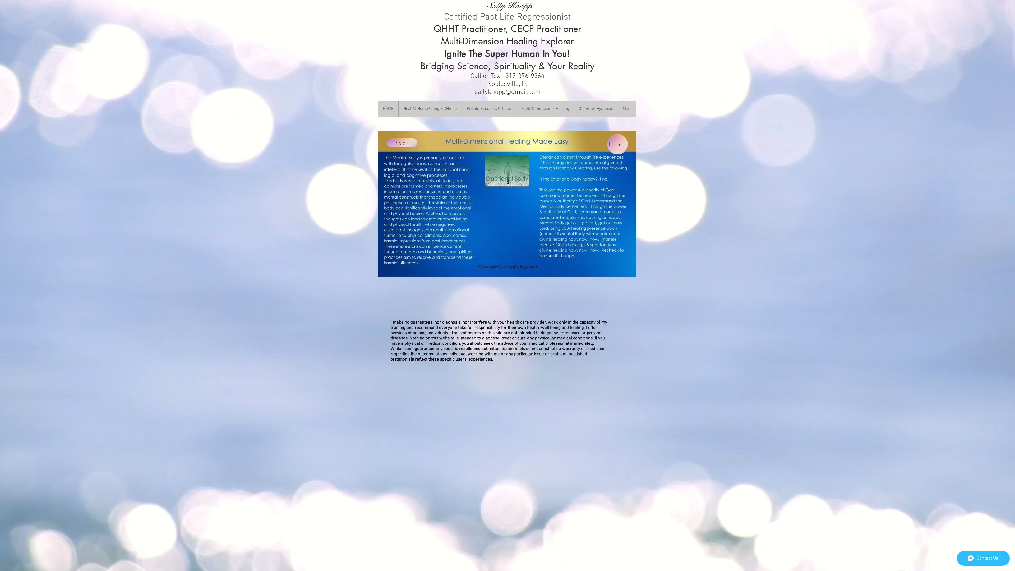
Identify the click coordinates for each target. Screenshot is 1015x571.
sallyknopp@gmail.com (507, 92)
